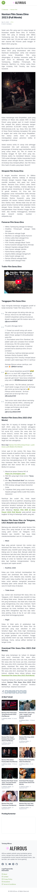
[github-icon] (17, 864)
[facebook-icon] (3, 864)
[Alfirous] (18, 2)
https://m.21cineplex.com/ (15, 474)
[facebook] (6, 691)
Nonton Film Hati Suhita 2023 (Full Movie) (26, 760)
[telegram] (17, 691)
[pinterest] (21, 691)
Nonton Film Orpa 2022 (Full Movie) (26, 738)
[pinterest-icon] (13, 864)
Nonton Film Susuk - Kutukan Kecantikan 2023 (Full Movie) (8, 739)
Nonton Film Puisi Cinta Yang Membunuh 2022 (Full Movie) (9, 714)
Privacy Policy (7, 879)
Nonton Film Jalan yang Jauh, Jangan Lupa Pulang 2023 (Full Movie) (26, 715)
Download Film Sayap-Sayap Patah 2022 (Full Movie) (26, 782)
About (5, 874)
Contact (5, 876)
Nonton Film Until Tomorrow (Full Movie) (9, 804)
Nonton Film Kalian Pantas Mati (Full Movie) (9, 760)
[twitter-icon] (6, 864)
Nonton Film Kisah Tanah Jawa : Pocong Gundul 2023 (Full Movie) (10, 782)
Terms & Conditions (9, 884)
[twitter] (10, 691)
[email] (24, 691)
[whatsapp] (13, 691)
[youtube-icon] (10, 864)
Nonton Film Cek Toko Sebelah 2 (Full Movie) (26, 804)
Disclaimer (6, 882)
